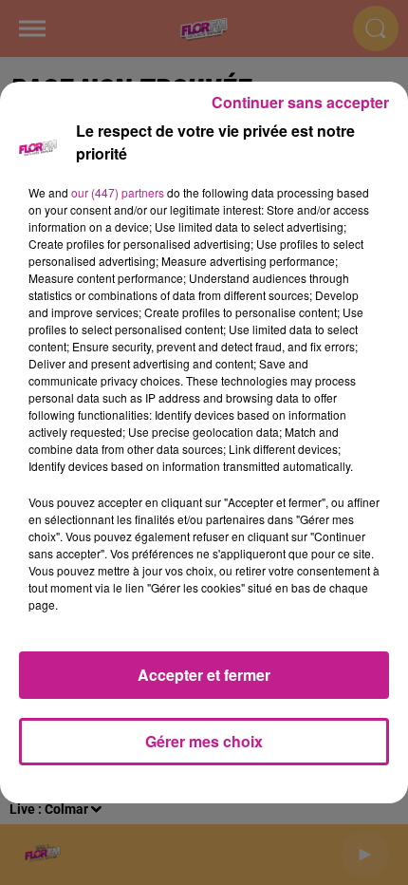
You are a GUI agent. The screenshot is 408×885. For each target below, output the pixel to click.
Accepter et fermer (204, 675)
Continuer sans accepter (300, 102)
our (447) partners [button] (117, 192)
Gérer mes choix (204, 741)
